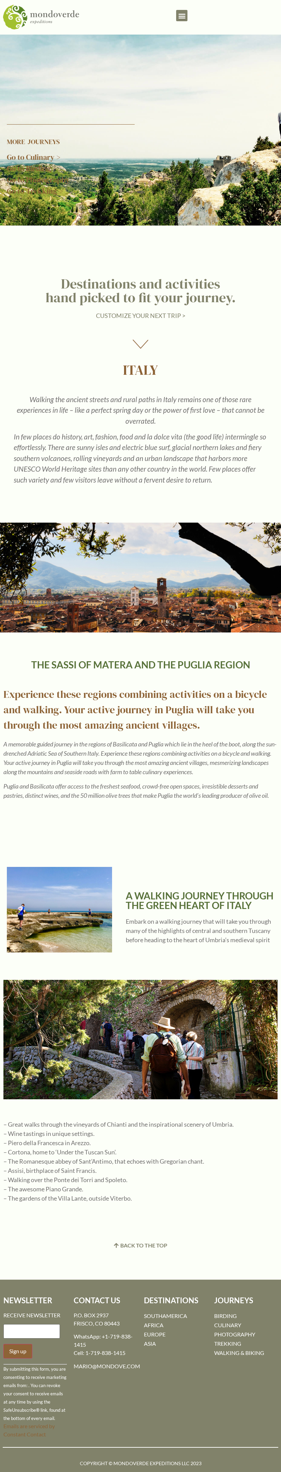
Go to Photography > (41, 180)
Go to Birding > (32, 168)
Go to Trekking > (35, 191)
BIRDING (225, 1316)
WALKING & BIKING (239, 1352)
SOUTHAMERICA (165, 1316)
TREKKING (227, 1343)
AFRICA (153, 1325)
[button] (181, 15)
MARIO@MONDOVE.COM (107, 1366)
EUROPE (155, 1334)
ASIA (150, 1343)
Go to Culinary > (33, 157)
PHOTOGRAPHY (234, 1334)
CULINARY (227, 1325)
